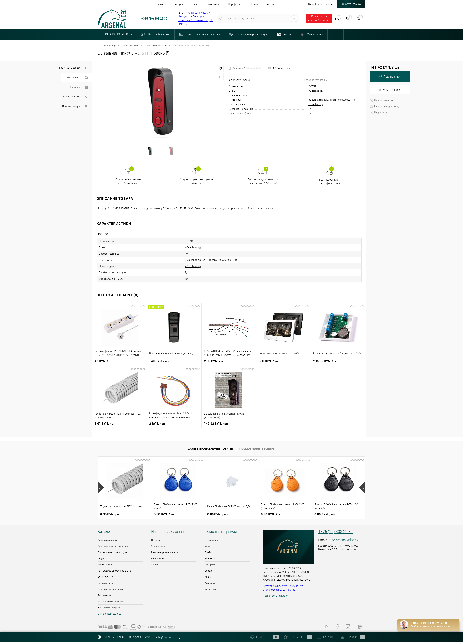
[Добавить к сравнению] (220, 76)
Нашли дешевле (383, 100)
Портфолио (210, 564)
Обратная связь (113, 637)
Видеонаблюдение (108, 540)
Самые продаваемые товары (210, 449)
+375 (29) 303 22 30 (154, 18)
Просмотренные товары (256, 449)
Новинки (155, 540)
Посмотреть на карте (275, 595)
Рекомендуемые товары (164, 552)
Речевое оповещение (109, 607)
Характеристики (71, 96)
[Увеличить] (160, 101)
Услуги (208, 546)
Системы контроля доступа (112, 552)
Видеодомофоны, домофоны (113, 546)
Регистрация (324, 4)
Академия (210, 583)
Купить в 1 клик (392, 89)
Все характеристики (316, 79)
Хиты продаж (158, 546)
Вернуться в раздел (69, 67)
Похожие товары (71, 106)
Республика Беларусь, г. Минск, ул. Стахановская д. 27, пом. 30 (196, 20)
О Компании (211, 540)
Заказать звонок (351, 4)
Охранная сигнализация (110, 589)
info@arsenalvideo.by (198, 12)
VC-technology (315, 104)
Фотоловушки (105, 595)
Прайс (208, 552)
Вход (311, 4)
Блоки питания (105, 576)
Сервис (209, 570)
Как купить (210, 589)
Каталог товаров (116, 34)
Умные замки (105, 564)
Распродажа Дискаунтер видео (114, 570)
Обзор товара (73, 77)
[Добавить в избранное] (220, 68)
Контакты (210, 558)
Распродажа (158, 558)
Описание (75, 87)
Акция (154, 564)
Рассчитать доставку (386, 106)
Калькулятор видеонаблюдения (319, 18)
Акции (101, 558)
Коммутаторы (105, 583)
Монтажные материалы (110, 601)
